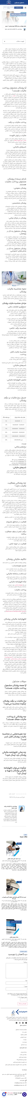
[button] (4, 41)
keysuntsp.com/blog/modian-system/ (16, 611)
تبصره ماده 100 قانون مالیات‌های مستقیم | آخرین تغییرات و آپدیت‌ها (14, 897)
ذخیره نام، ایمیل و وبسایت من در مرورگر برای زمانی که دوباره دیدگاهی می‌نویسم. (17, 994)
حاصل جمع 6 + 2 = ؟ (22, 997)
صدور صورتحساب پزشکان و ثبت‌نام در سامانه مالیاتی (15, 658)
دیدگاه (25, 962)
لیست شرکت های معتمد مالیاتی (14, 859)
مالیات (14, 96)
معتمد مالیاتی (10, 1093)
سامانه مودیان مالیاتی (14, 937)
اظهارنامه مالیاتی (19, 585)
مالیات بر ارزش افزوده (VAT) (20, 140)
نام (26, 980)
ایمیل (25, 986)
